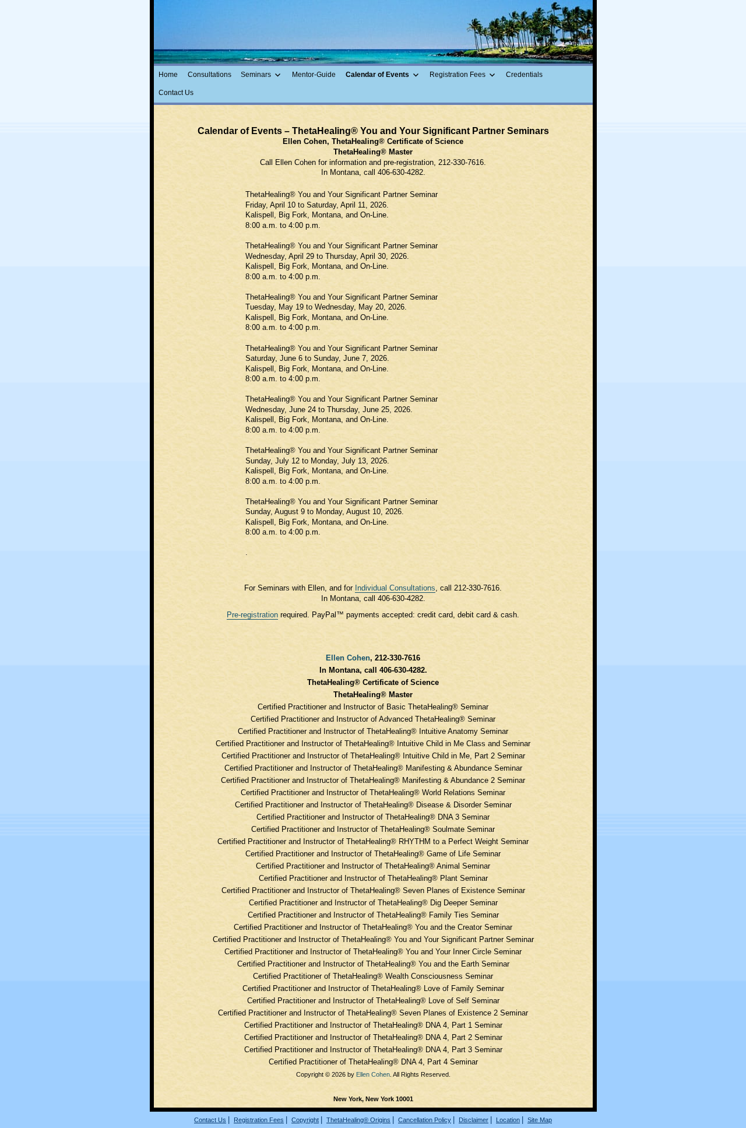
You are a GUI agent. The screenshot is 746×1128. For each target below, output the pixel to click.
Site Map (539, 1119)
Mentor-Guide (314, 75)
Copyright (305, 1119)
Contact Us (176, 93)
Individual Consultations (395, 588)
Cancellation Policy (424, 1119)
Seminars (256, 75)
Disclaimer (473, 1119)
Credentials (524, 75)
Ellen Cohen (348, 657)
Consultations (209, 75)
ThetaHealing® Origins (358, 1119)
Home (168, 75)
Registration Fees (457, 75)
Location (508, 1119)
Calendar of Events (377, 75)
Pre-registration (252, 614)
